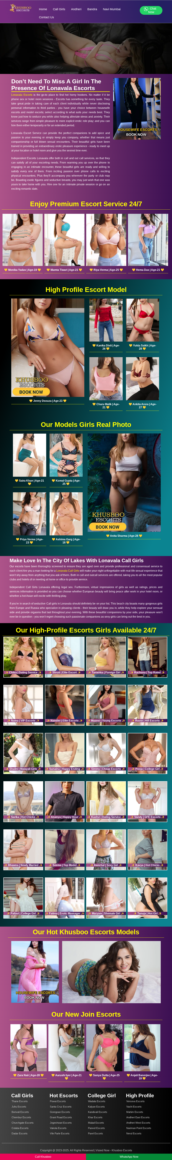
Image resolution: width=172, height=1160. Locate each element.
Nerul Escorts (133, 1133)
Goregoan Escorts (60, 1112)
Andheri (76, 9)
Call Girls (59, 9)
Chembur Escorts (21, 1117)
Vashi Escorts (134, 1106)
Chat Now (152, 10)
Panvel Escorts (96, 1128)
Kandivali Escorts (97, 1112)
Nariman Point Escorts (138, 1128)
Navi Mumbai (112, 9)
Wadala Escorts (96, 1101)
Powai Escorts (58, 1101)
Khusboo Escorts (122, 1150)
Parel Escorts (95, 1133)
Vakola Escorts (58, 1128)
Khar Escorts (95, 1117)
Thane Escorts (20, 1101)
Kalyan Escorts (96, 1106)
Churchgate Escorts (23, 1122)
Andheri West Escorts (138, 1122)
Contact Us (46, 17)
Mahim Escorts (134, 1112)
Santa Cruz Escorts (61, 1106)
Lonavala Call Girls (67, 570)
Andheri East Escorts (138, 1117)
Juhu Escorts (19, 1106)
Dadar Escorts (20, 1133)
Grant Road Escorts (61, 1117)
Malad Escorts (96, 1122)
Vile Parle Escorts (60, 1133)
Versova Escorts (135, 1101)
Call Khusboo (43, 1156)
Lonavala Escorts (21, 94)
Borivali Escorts (20, 1112)
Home (43, 9)
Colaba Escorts (20, 1128)
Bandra (92, 9)
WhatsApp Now (129, 1156)
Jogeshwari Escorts (61, 1122)
